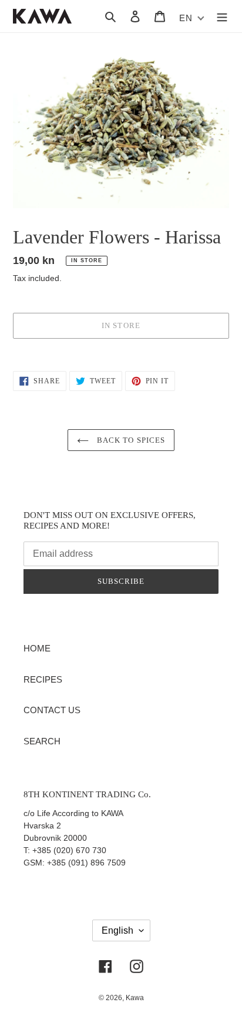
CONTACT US (51, 710)
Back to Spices (130, 440)
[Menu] (222, 16)
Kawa (135, 998)
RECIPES (42, 679)
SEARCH (41, 741)
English (117, 930)
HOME (37, 648)
